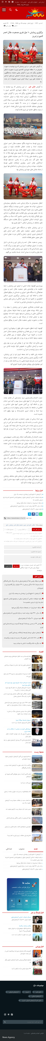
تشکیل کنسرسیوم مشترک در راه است (21, 723)
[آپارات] (6, 2)
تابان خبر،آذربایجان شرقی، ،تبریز (31, 1000)
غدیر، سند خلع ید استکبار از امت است (21, 935)
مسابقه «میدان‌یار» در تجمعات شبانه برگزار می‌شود (29, 503)
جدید (36, 849)
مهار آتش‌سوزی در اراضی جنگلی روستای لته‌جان (19, 818)
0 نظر (15, 26)
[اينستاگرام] (2, 2)
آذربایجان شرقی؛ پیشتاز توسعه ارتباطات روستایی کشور (25, 632)
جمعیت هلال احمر (18, 525)
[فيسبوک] (33, 514)
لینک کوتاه (28, 518)
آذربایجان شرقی (14, 992)
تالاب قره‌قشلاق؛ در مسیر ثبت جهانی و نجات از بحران (17, 792)
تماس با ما (23, 2)
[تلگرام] (37, 514)
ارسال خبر (41, 2)
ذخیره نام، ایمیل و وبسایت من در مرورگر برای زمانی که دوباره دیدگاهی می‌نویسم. (31, 567)
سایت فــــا (27, 1033)
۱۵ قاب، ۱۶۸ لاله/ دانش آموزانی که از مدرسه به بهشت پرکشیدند (23, 638)
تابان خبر (29, 525)
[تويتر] (29, 514)
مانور (7, 525)
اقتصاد (41, 651)
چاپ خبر (8, 26)
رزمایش (11, 525)
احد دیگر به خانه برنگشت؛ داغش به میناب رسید (27, 643)
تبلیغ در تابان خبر (32, 2)
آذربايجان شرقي (36, 996)
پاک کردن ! (8, 566)
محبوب (21, 849)
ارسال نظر (16, 566)
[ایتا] (9, 2)
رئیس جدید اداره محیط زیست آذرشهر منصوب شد (18, 809)
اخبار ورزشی (40, 946)
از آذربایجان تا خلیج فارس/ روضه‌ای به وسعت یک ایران (28, 494)
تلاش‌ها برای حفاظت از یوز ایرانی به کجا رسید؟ (19, 835)
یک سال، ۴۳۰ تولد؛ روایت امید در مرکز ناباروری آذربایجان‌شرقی (26, 506)
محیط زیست (38, 752)
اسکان (33, 525)
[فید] (12, 2)
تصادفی (9, 849)
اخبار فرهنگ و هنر (37, 912)
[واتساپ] (40, 514)
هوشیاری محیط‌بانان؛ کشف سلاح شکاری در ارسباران (18, 827)
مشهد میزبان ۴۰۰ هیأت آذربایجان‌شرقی (32, 509)
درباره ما (17, 2)
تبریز (25, 525)
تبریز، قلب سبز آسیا (26, 783)
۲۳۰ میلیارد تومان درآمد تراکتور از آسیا (21, 969)
